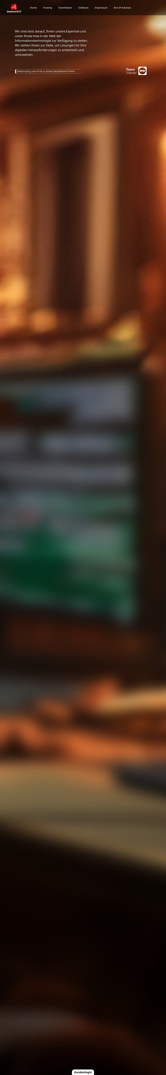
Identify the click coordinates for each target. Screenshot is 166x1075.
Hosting (47, 7)
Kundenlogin (83, 1072)
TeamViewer (65, 7)
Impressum (101, 7)
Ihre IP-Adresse (122, 7)
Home (33, 7)
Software (83, 7)
